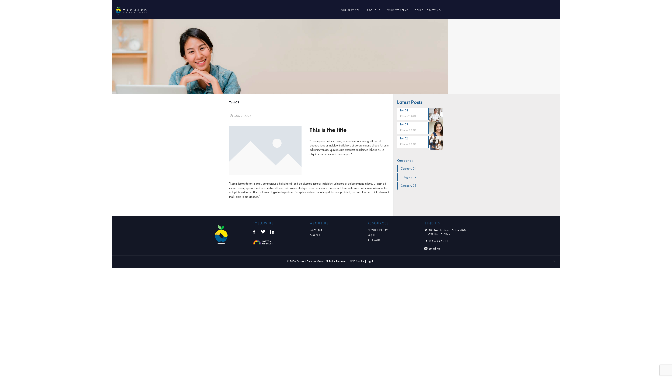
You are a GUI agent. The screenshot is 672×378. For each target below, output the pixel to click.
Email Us (434, 248)
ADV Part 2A (356, 261)
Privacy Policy (378, 230)
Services (316, 230)
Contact (315, 235)
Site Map (374, 239)
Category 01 (408, 168)
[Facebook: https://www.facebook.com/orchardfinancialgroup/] (254, 232)
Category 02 (408, 177)
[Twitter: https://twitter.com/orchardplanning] (263, 232)
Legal (371, 235)
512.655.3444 (438, 241)
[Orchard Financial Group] (131, 10)
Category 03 (408, 186)
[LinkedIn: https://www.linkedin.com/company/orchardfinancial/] (272, 232)
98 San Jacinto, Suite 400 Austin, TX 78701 (447, 232)
